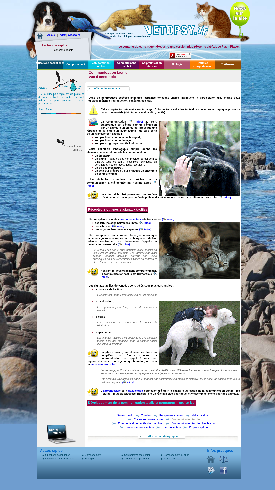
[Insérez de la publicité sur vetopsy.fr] (61, 434)
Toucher (146, 415)
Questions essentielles (50, 62)
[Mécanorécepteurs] (99, 222)
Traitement (228, 64)
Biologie (177, 64)
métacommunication (103, 364)
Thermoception (171, 427)
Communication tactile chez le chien (140, 423)
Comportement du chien (101, 64)
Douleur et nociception (140, 427)
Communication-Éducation (59, 459)
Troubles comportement (202, 64)
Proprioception (198, 427)
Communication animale (73, 148)
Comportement (75, 64)
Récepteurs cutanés (171, 415)
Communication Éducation (152, 64)
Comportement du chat (126, 64)
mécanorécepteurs (131, 219)
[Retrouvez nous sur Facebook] (223, 473)
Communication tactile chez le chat (193, 423)
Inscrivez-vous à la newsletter (70, 87)
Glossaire (74, 34)
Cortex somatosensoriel (148, 419)
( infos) (136, 121)
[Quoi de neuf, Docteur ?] (239, 13)
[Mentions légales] (223, 462)
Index (62, 34)
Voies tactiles (200, 415)
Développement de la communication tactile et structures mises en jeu (141, 402)
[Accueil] (210, 462)
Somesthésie (125, 415)
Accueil (52, 34)
